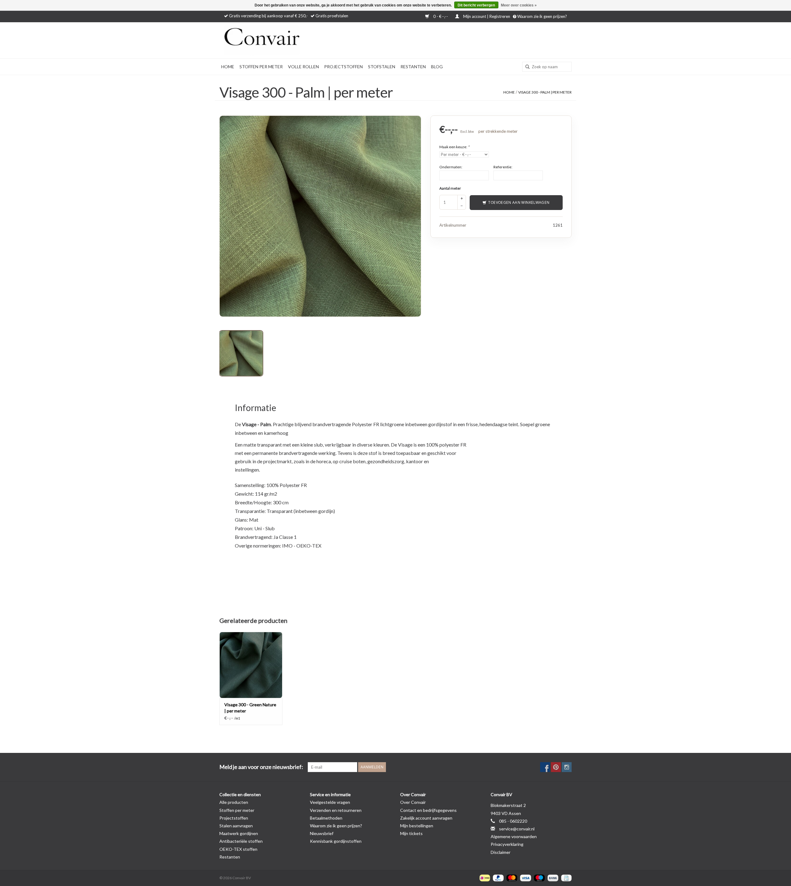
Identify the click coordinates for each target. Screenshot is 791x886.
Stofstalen (381, 66)
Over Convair (413, 802)
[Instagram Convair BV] (567, 767)
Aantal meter (450, 188)
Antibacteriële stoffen (241, 841)
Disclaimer (500, 852)
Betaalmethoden (326, 818)
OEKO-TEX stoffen (238, 849)
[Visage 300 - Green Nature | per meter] (250, 665)
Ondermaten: (450, 166)
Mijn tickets (411, 833)
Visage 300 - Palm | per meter (545, 92)
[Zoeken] (525, 67)
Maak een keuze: (454, 146)
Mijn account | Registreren (486, 16)
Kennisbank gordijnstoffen (336, 841)
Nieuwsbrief (321, 833)
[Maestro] (538, 877)
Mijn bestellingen (416, 825)
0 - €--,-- (440, 16)
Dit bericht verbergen (476, 5)
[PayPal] (497, 877)
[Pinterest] (556, 767)
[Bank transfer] (552, 877)
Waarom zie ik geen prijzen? (541, 16)
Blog (437, 66)
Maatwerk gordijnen (238, 833)
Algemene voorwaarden (514, 836)
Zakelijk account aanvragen (426, 818)
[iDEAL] (484, 877)
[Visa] (524, 877)
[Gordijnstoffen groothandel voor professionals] (278, 40)
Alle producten (233, 802)
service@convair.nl (517, 828)
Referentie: (502, 166)
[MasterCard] (511, 877)
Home (227, 66)
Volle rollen (303, 66)
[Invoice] (565, 877)
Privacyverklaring (507, 844)
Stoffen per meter (261, 66)
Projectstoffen (343, 66)
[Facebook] (545, 767)
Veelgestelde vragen (330, 802)
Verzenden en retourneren (336, 810)
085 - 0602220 (513, 821)
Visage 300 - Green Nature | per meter (250, 707)
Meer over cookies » (519, 5)
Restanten (413, 66)
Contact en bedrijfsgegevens (428, 810)
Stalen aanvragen (236, 825)
